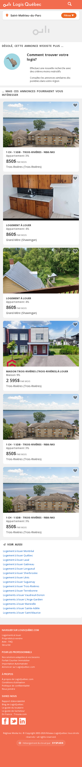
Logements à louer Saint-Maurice (22, 612)
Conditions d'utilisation (13, 682)
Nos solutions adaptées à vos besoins (20, 657)
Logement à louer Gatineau (18, 564)
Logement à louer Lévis (16, 577)
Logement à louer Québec (18, 555)
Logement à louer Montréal (18, 551)
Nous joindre (8, 688)
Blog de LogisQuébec (12, 704)
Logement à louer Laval (16, 560)
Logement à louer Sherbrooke (20, 573)
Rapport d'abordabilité (13, 701)
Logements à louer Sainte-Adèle (21, 608)
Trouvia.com (20, 714)
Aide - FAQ (7, 641)
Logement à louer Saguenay (19, 582)
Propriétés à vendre (12, 638)
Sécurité (6, 644)
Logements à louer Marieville (19, 604)
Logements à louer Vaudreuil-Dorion (24, 595)
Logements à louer (11, 635)
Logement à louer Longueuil (19, 568)
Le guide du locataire (12, 707)
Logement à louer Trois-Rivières (21, 586)
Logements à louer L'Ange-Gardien (23, 599)
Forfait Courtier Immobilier (16, 660)
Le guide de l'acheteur (13, 710)
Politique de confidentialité (16, 685)
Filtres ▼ (69, 15)
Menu (76, 4)
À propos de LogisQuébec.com (17, 679)
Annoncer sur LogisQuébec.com (18, 666)
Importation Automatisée (15, 663)
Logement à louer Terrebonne (20, 590)
